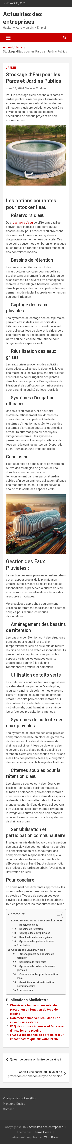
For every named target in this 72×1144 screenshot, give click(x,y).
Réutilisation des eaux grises (34, 937)
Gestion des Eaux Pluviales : (28, 949)
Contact (8, 1109)
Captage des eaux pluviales (33, 933)
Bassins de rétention (30, 929)
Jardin (11, 67)
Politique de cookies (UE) (19, 1098)
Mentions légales (14, 1104)
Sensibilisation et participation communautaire (35, 984)
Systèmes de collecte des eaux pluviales (36, 968)
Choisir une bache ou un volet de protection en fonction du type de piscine (34, 1010)
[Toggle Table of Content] (57, 914)
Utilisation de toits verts (31, 962)
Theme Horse (42, 1132)
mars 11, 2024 (15, 88)
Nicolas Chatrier (36, 88)
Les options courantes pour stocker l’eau (36, 920)
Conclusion (23, 945)
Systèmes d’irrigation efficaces (35, 941)
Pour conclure (25, 990)
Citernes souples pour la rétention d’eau (37, 976)
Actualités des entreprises (46, 1127)
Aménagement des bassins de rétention (35, 956)
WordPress (51, 1137)
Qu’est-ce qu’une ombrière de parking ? (35, 1059)
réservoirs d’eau (22, 222)
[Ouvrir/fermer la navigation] (8, 37)
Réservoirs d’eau (27, 924)
